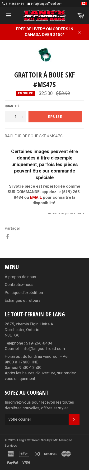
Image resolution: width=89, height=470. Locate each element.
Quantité (12, 106)
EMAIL (36, 197)
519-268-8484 (15, 3)
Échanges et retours (23, 300)
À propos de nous (20, 276)
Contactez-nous (19, 284)
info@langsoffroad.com (46, 3)
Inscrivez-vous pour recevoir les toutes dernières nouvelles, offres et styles (39, 405)
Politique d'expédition (24, 292)
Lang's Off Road (28, 440)
